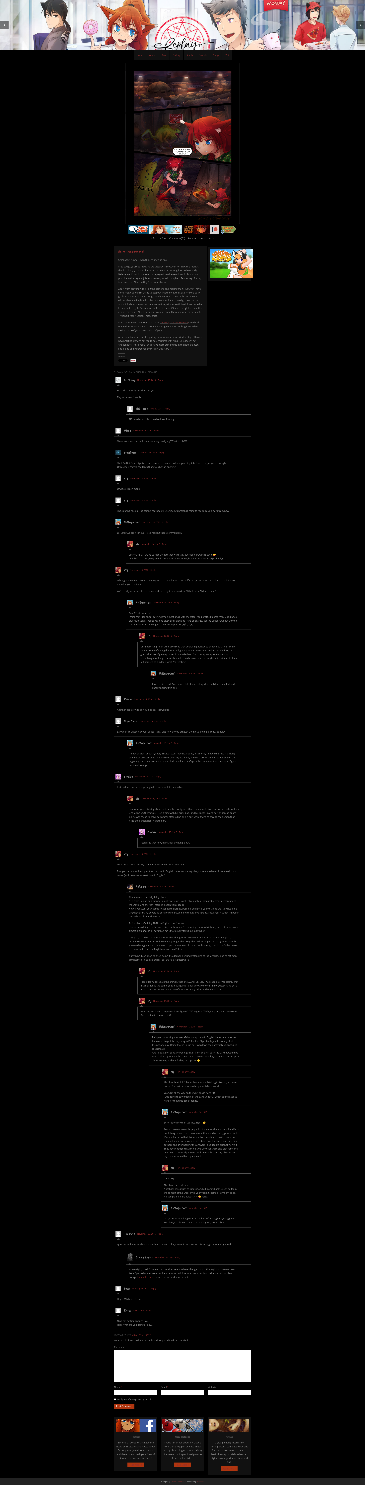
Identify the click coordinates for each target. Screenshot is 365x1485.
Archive (192, 238)
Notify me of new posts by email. (133, 1399)
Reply (160, 380)
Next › (202, 238)
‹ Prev (163, 238)
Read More (135, 1464)
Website (212, 1387)
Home (140, 55)
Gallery (176, 55)
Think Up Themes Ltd (178, 1481)
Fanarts (203, 55)
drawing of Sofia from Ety (174, 322)
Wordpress (200, 1481)
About (152, 55)
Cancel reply (145, 1335)
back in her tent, (145, 1277)
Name (118, 1387)
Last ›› (211, 238)
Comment (119, 1347)
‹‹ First (154, 238)
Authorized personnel (131, 251)
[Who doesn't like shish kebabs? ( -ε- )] (182, 223)
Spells (189, 55)
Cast (164, 55)
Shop (216, 55)
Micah (135, 1335)
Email (165, 1387)
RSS (227, 55)
